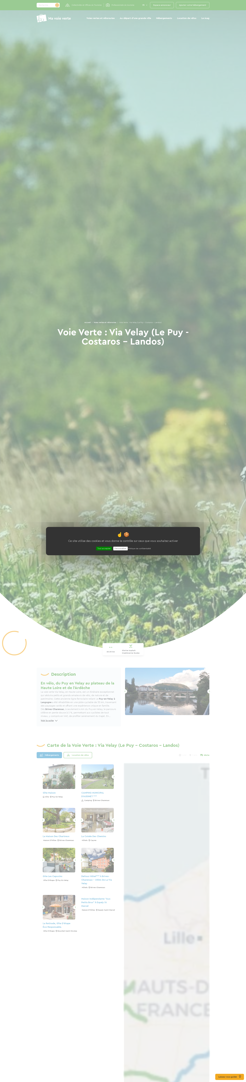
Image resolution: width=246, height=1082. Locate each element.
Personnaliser (120, 548)
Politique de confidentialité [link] (139, 548)
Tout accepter (104, 548)
